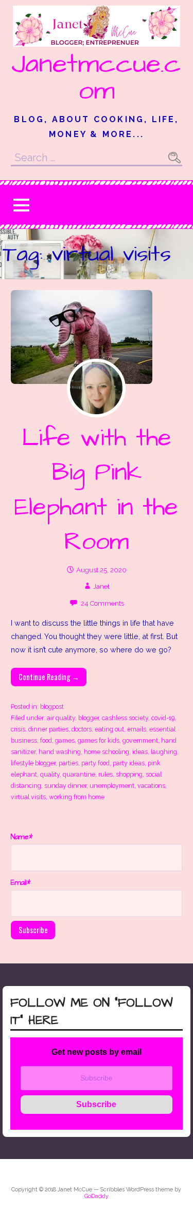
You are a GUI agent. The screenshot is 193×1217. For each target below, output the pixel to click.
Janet (101, 586)
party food (95, 763)
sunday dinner (65, 785)
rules (105, 774)
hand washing (60, 752)
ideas (140, 752)
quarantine (79, 774)
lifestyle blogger (33, 763)
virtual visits (28, 797)
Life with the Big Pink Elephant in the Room (96, 490)
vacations (151, 785)
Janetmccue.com (96, 77)
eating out (109, 729)
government (140, 740)
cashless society (125, 718)
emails (136, 729)
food (46, 740)
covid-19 (162, 718)
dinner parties (48, 729)
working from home (76, 797)
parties (68, 763)
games (65, 740)
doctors (82, 729)
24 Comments (102, 603)
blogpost (52, 706)
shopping (129, 774)
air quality (61, 718)
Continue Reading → (49, 676)
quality (50, 774)
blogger (88, 718)
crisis (18, 729)
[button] (21, 205)
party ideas (129, 763)
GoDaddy (96, 1196)
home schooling (106, 752)
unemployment (112, 785)
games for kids (98, 740)
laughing (164, 752)
